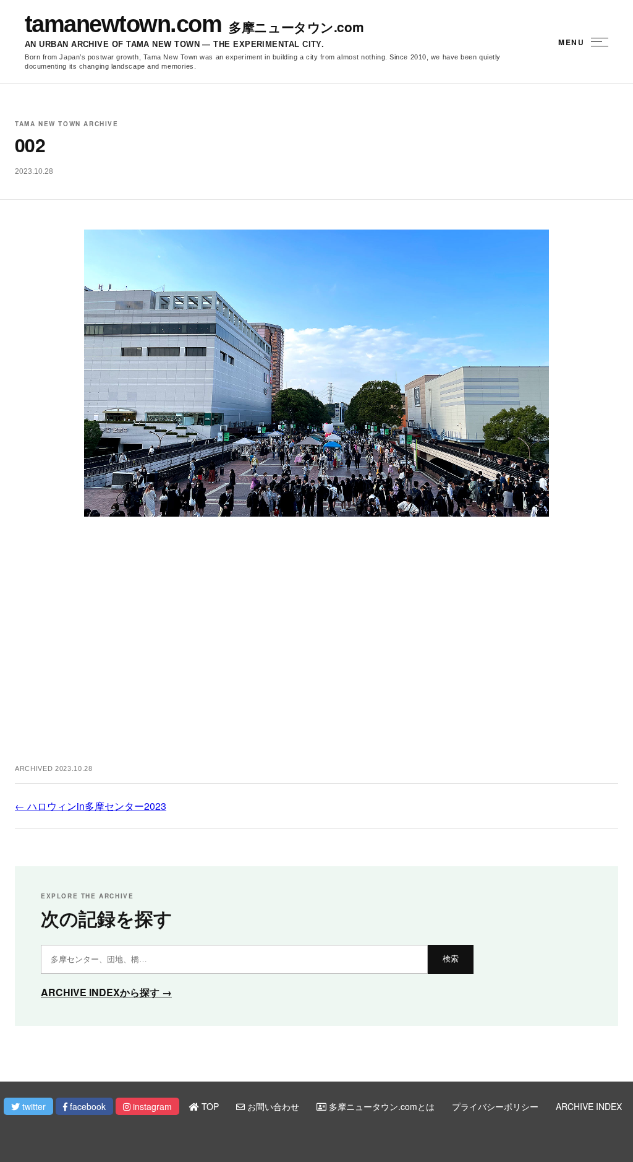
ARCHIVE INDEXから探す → (106, 992)
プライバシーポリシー (495, 1106)
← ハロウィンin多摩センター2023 (90, 806)
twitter (33, 1106)
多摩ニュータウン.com (296, 26)
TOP (209, 1106)
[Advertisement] (316, 653)
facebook (86, 1106)
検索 (451, 958)
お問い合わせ (272, 1106)
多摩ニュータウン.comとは (380, 1106)
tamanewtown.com (123, 24)
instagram (151, 1106)
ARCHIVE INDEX (589, 1106)
